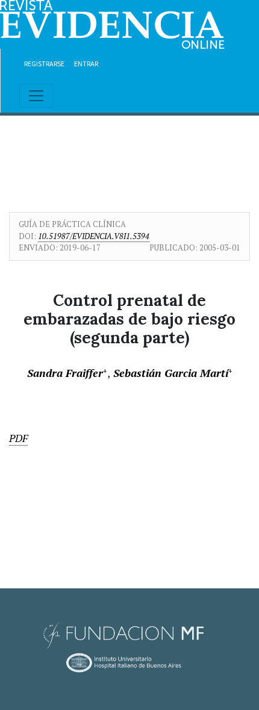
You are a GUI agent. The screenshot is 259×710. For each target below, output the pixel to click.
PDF (18, 438)
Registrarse (44, 63)
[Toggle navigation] (36, 96)
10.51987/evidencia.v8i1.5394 (93, 236)
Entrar (86, 63)
